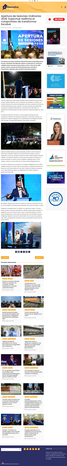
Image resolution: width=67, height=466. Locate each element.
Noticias (19, 27)
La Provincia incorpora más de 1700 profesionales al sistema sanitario (33, 372)
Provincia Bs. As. (11, 309)
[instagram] (37, 0)
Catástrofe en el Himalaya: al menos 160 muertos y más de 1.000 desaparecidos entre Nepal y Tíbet (32, 286)
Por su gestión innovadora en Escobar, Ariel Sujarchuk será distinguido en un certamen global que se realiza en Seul (11, 374)
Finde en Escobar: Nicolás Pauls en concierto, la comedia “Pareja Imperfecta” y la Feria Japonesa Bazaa (10, 284)
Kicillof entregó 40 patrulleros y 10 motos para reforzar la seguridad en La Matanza (11, 344)
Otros (32, 280)
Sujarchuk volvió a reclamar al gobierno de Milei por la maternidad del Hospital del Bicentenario (33, 345)
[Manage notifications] (3, 463)
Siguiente (38, 257)
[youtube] (34, 0)
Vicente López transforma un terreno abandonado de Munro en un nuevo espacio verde (10, 402)
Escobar (15, 27)
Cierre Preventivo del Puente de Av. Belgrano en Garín (33, 313)
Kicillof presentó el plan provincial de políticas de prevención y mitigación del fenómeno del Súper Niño (10, 315)
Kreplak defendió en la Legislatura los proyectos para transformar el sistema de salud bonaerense (33, 433)
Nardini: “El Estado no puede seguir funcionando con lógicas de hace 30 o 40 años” (11, 432)
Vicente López (11, 397)
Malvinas (5, 427)
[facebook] (32, 0)
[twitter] (29, 0)
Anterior (6, 257)
